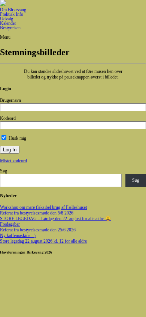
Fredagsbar (10, 224)
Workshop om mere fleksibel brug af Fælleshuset (43, 207)
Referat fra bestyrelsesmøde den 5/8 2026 (36, 213)
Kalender (8, 23)
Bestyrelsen (10, 27)
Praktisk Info (11, 14)
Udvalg (6, 18)
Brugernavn (10, 100)
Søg (3, 171)
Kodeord (8, 118)
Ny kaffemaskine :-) (18, 235)
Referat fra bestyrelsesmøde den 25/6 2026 (38, 229)
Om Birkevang (13, 9)
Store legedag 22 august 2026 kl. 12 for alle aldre (43, 241)
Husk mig (16, 138)
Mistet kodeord (13, 160)
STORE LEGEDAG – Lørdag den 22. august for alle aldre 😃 (55, 218)
